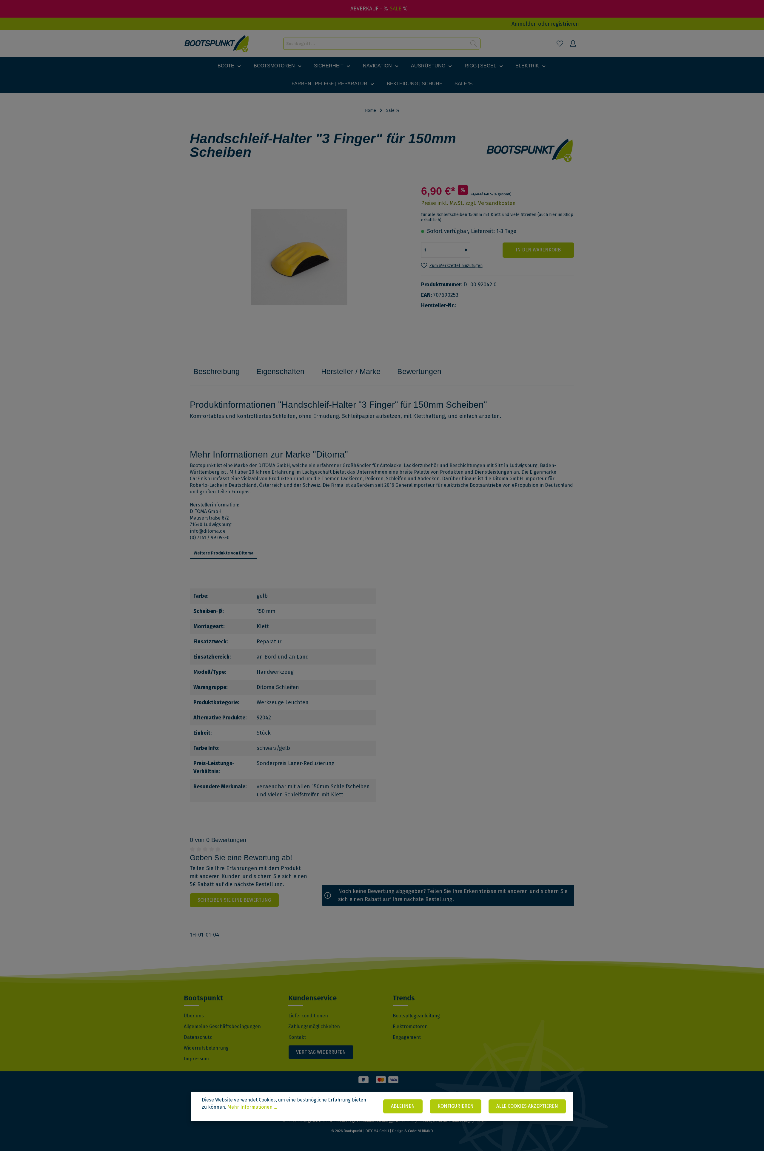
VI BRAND (425, 1131)
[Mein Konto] (573, 44)
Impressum (196, 1059)
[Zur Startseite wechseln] (217, 43)
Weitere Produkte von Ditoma (223, 553)
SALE (395, 8)
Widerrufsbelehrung (206, 1048)
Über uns (194, 1016)
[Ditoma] (530, 150)
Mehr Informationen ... (252, 1107)
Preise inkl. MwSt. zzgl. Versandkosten (468, 203)
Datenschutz (198, 1037)
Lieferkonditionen (308, 1016)
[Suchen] (474, 44)
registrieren (565, 24)
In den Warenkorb (538, 250)
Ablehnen (403, 1106)
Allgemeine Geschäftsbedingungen (222, 1026)
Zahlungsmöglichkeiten (314, 1026)
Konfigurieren (456, 1106)
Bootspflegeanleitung (416, 1016)
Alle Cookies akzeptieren (527, 1106)
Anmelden (524, 24)
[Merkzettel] (560, 44)
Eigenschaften (280, 371)
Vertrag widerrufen (321, 1052)
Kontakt (297, 1037)
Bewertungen (419, 371)
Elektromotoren (410, 1026)
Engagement (407, 1037)
